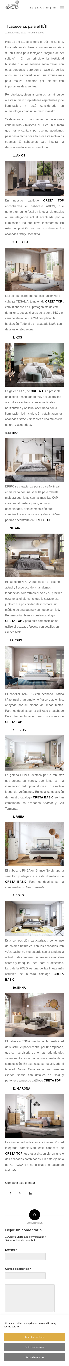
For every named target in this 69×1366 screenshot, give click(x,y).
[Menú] (61, 7)
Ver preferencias (34, 1357)
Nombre (11, 1249)
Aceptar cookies (34, 1337)
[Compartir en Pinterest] (20, 1193)
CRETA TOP (52, 1080)
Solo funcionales (34, 1347)
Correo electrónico (18, 1268)
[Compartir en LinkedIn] (30, 1193)
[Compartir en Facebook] (10, 1193)
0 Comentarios (36, 32)
